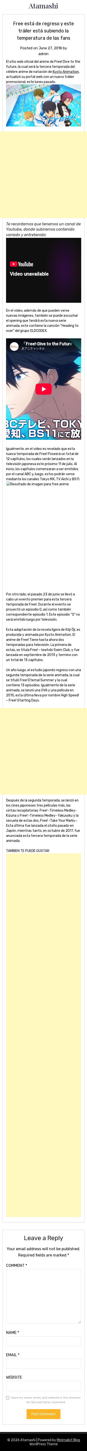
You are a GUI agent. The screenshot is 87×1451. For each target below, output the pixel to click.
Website (14, 1377)
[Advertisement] (43, 175)
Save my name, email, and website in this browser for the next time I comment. (46, 1400)
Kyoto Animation (66, 72)
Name (12, 1332)
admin (43, 54)
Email (13, 1355)
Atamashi (43, 5)
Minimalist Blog (68, 1440)
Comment (16, 1265)
